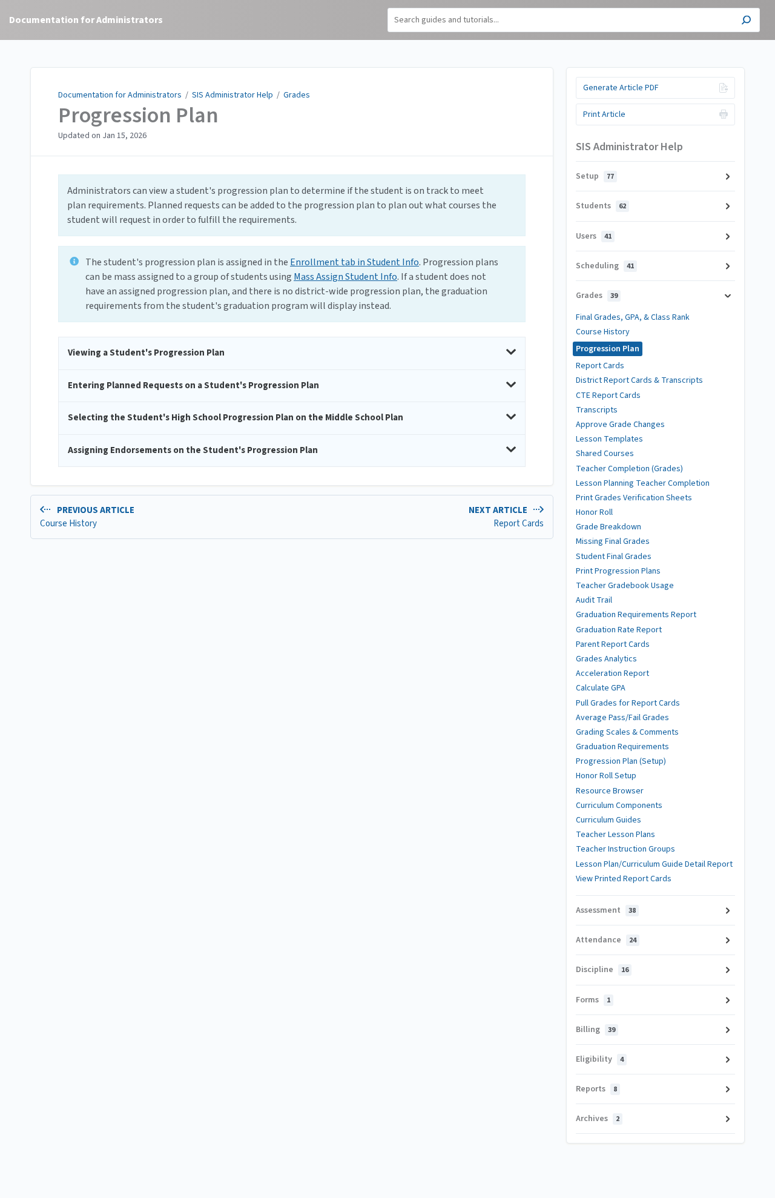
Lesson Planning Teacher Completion (643, 483)
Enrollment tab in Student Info (354, 262)
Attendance (606, 940)
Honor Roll (594, 512)
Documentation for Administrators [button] (86, 20)
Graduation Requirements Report (636, 615)
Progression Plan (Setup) (621, 761)
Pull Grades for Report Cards (628, 703)
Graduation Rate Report (619, 630)
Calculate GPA (600, 688)
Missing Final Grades (613, 541)
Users (594, 236)
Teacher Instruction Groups (625, 849)
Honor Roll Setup (606, 776)
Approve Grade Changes (620, 425)
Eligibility (600, 1059)
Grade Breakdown (608, 527)
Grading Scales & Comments (627, 732)
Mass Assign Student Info (345, 276)
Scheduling (605, 266)
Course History (603, 332)
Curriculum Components (619, 805)
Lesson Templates (609, 439)
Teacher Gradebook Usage (625, 586)
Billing (595, 1030)
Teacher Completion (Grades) (629, 469)
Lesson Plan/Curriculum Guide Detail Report (654, 864)
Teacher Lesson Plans (615, 835)
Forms (593, 1000)
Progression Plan (138, 116)
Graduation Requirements (622, 747)
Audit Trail (594, 600)
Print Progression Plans (618, 571)
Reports (596, 1089)
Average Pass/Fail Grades (622, 718)
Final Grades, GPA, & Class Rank (633, 317)
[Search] (746, 21)
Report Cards (600, 366)
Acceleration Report (612, 673)
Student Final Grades (613, 557)
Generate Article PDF (621, 88)
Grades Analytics (606, 659)
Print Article (604, 114)
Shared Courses (605, 454)
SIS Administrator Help (232, 95)
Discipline (602, 970)
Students (601, 206)
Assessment (606, 910)
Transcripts (597, 410)
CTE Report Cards (608, 395)
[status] (292, 205)
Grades (296, 95)
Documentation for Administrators (120, 95)
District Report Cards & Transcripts (639, 380)
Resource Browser (610, 791)
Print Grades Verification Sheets (634, 498)
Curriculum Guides (608, 820)
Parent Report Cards (613, 644)
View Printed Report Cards (623, 879)
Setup (595, 176)
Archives (597, 1119)
